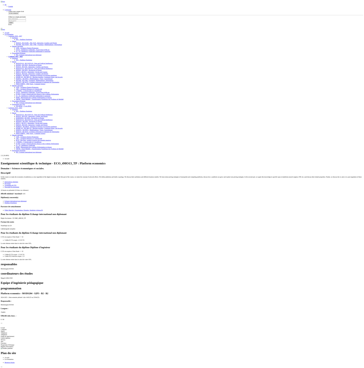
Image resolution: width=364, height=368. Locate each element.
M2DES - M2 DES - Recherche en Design (29, 70)
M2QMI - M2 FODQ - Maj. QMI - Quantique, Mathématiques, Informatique (39, 44)
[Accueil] (3, 1)
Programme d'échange (18, 53)
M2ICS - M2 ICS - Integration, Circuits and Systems (31, 72)
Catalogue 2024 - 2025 (15, 108)
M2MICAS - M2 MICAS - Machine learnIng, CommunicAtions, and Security (39, 77)
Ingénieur (15, 38)
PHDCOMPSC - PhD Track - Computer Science (30, 84)
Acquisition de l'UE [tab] (10, 185)
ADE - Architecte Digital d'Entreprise (27, 48)
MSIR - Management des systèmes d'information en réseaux (34, 97)
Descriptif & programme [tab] (12, 187)
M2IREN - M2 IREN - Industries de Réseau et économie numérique (36, 75)
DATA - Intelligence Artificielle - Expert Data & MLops (32, 50)
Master (14, 41)
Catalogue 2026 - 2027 (15, 36)
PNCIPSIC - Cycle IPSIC (23, 106)
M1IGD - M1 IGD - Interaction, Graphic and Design (32, 116)
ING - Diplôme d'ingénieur (24, 39)
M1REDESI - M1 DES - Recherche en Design (30, 118)
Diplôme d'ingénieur (11, 203)
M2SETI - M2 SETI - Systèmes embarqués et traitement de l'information (37, 82)
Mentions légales (10, 362)
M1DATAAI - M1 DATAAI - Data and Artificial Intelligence (34, 63)
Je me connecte (13, 13)
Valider (11, 22)
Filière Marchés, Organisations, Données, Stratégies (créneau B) (24, 210)
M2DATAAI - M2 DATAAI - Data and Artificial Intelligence (34, 68)
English (10, 6)
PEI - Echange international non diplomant (28, 55)
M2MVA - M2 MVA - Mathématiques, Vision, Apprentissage (34, 79)
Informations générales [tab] (11, 182)
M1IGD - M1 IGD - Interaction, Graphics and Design (32, 67)
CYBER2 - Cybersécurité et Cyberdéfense (28, 91)
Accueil (7, 32)
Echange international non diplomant (16, 201)
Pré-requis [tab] (8, 183)
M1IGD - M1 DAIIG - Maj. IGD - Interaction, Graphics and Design (36, 43)
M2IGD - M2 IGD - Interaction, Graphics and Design (32, 73)
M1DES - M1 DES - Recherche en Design (29, 65)
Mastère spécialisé (17, 46)
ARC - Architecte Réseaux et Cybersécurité (29, 89)
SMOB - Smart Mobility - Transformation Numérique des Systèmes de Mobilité (40, 99)
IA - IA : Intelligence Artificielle (25, 145)
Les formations (9, 34)
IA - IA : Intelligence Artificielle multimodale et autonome (33, 51)
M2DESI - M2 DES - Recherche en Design (29, 121)
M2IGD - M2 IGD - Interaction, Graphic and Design (32, 125)
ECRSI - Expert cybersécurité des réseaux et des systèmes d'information (37, 94)
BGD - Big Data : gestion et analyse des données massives (33, 140)
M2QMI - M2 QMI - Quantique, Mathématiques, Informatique (34, 80)
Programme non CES (18, 104)
